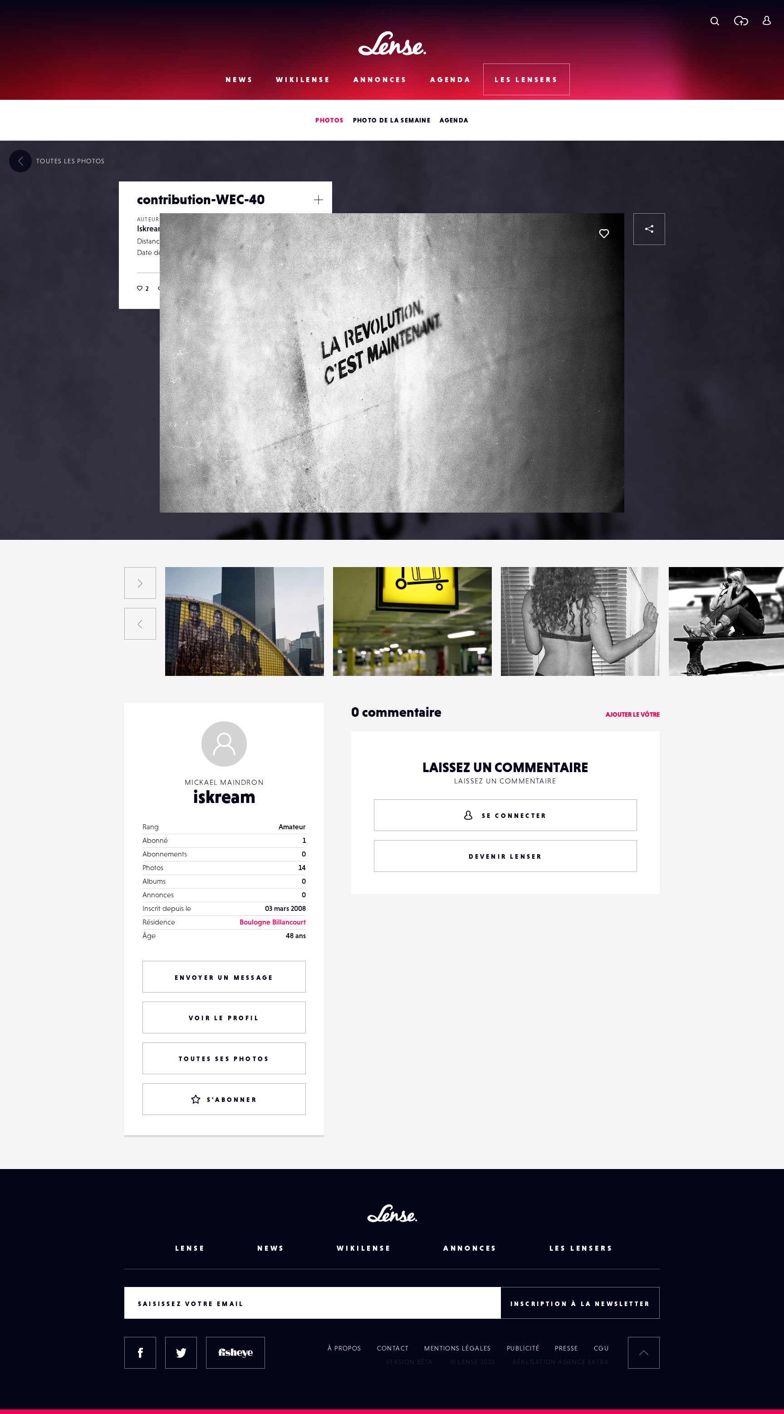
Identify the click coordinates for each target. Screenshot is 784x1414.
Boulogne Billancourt (273, 922)
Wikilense (303, 79)
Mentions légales (457, 1348)
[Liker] (604, 234)
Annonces (380, 79)
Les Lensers (527, 79)
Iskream (151, 228)
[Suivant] (140, 583)
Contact (393, 1348)
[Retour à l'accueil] (392, 43)
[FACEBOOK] (140, 1353)
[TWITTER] (181, 1353)
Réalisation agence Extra (561, 1361)
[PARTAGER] (649, 229)
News (239, 79)
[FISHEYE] (235, 1353)
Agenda (451, 79)
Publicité (523, 1348)
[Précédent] (140, 624)
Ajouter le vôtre (633, 714)
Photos (329, 120)
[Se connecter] (766, 20)
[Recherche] (715, 20)
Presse (566, 1348)
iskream (224, 796)
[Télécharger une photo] (741, 20)
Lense (190, 1248)
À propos (344, 1348)
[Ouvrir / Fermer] (318, 199)
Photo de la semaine (392, 120)
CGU (601, 1348)
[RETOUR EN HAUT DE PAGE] (644, 1353)
